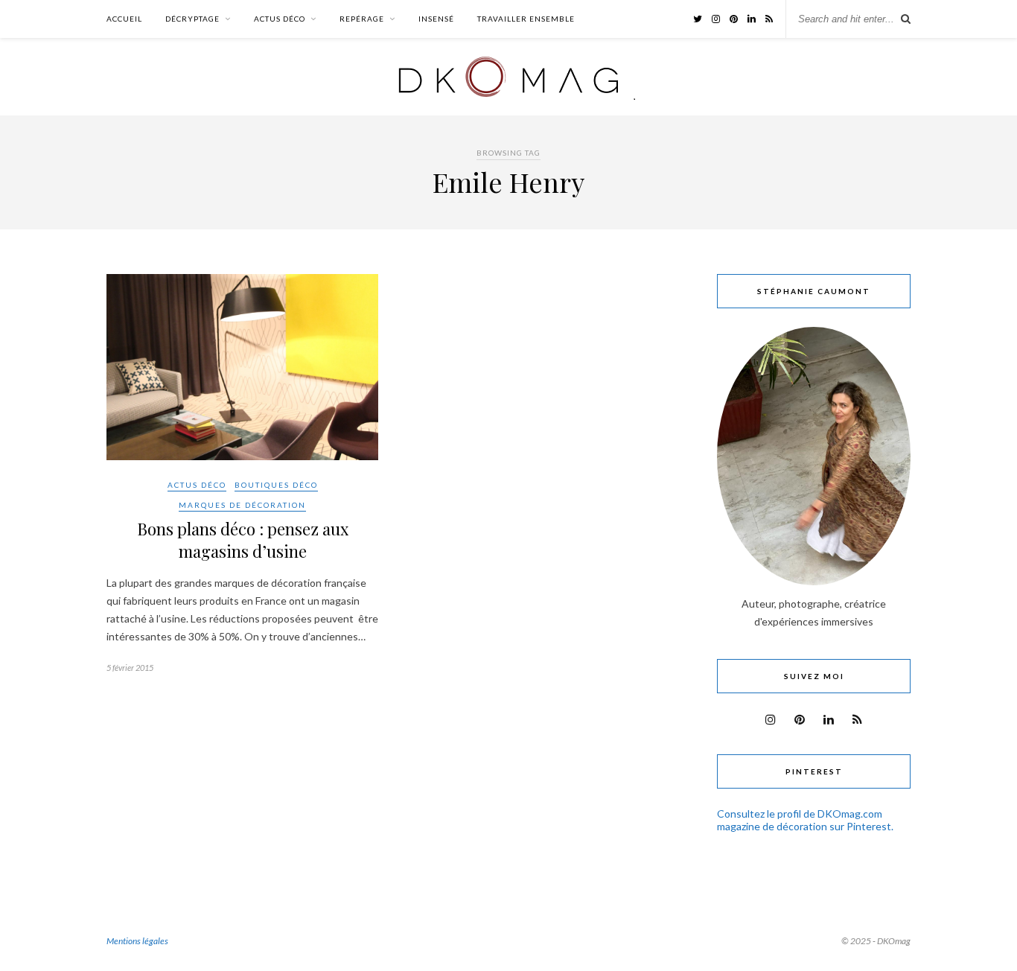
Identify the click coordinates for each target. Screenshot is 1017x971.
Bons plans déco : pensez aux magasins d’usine (242, 540)
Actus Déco (279, 18)
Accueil (124, 18)
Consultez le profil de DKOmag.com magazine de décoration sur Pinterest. (805, 819)
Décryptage (192, 18)
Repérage (361, 18)
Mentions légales (137, 940)
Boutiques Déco (276, 484)
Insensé (436, 18)
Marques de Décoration (242, 504)
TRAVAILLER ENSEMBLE (526, 18)
